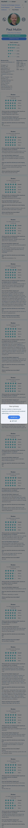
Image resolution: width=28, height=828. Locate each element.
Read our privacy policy (14, 413)
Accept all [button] (14, 417)
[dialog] (14, 414)
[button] (14, 421)
